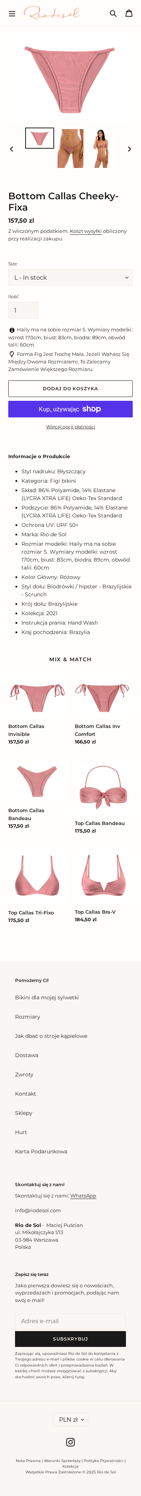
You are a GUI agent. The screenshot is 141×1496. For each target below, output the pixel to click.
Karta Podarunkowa (41, 1151)
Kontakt (25, 1093)
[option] (39, 138)
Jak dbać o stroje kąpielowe (51, 1036)
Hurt (21, 1132)
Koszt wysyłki (86, 231)
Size (12, 263)
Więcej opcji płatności (70, 426)
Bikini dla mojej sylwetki (47, 997)
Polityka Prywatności (103, 1460)
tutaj (79, 1376)
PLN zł (68, 1419)
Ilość (13, 296)
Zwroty (24, 1074)
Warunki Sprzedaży (62, 1460)
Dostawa (26, 1055)
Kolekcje (70, 1466)
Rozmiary (27, 1016)
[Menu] (12, 13)
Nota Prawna (28, 1460)
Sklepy (23, 1113)
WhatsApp (83, 1196)
